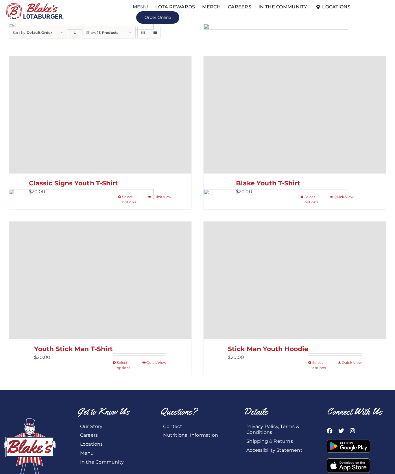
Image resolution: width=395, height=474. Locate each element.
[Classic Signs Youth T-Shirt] (100, 115)
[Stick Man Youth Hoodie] (295, 280)
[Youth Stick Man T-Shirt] (100, 280)
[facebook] (330, 431)
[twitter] (341, 431)
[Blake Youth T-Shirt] (295, 115)
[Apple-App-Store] (348, 460)
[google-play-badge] (348, 442)
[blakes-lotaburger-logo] (35, 5)
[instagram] (352, 431)
